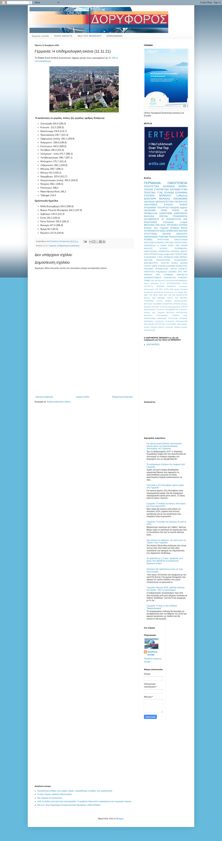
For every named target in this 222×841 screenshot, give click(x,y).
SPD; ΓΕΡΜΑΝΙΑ (164, 275)
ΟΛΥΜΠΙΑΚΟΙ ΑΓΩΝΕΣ (154, 231)
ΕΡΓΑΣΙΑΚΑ (172, 225)
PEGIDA (161, 281)
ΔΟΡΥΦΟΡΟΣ (153, 344)
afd (185, 210)
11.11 (45, 246)
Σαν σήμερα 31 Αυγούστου (49, 798)
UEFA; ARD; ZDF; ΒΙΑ (162, 295)
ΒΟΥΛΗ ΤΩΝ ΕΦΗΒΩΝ (154, 298)
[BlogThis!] (94, 241)
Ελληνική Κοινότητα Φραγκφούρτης (166, 307)
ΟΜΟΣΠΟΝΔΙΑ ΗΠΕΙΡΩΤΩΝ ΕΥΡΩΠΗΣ (161, 251)
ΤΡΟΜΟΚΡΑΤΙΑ (180, 216)
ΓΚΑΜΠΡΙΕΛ (149, 301)
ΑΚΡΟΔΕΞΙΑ (182, 275)
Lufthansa (181, 195)
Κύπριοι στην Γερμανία (154, 312)
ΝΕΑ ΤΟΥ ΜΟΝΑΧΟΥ (89, 36)
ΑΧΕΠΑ (173, 269)
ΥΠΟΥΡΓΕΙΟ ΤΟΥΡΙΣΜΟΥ (166, 324)
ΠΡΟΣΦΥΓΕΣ (181, 202)
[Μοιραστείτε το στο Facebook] (100, 241)
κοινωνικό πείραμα (172, 327)
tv (158, 245)
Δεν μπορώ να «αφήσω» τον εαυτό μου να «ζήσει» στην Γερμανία (166, 541)
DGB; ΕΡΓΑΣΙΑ (150, 254)
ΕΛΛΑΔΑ (169, 192)
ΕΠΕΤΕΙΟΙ (169, 242)
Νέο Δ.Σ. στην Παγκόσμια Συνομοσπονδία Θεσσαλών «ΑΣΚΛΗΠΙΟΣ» (69, 805)
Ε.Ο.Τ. (162, 283)
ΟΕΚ (157, 225)
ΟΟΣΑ (184, 283)
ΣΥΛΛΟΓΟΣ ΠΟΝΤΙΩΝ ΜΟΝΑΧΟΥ (160, 286)
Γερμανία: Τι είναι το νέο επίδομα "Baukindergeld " (162, 607)
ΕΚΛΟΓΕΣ (148, 248)
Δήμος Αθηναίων (151, 283)
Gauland (183, 289)
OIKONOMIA (150, 210)
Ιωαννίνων (183, 310)
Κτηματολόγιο (161, 272)
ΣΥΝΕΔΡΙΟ (182, 278)
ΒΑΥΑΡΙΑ (167, 234)
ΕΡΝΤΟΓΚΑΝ (163, 240)
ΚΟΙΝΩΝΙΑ (169, 186)
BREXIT (184, 251)
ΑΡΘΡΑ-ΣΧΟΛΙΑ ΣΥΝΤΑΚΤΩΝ (165, 188)
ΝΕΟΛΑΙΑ (148, 260)
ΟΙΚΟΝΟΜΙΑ (180, 198)
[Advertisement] (84, 369)
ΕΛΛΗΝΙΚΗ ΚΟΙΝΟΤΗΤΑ (176, 266)
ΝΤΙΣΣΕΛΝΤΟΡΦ (174, 283)
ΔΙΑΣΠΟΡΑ (150, 198)
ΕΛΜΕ (176, 257)
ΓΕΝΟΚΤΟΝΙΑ (181, 254)
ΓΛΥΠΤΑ (159, 301)
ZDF (185, 219)
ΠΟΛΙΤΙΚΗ (149, 192)
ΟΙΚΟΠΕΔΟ (149, 202)
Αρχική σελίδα (40, 36)
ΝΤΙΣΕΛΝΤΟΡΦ (163, 260)
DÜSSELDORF (161, 269)
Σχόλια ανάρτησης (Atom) (59, 402)
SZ (162, 219)
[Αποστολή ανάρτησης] (85, 241)
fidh (173, 295)
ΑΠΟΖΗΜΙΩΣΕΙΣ (180, 281)
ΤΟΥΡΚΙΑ (182, 225)
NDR (146, 295)
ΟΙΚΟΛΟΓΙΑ (181, 234)
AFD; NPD (182, 272)
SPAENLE (148, 275)
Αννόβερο (174, 228)
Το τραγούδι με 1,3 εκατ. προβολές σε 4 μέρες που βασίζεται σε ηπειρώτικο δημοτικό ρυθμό (165, 561)
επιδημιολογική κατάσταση (68, 246)
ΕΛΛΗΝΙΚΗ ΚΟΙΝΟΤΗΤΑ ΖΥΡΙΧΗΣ (166, 304)
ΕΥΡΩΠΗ (168, 204)
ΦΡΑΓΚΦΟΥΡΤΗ (151, 263)
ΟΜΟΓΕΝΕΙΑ (177, 183)
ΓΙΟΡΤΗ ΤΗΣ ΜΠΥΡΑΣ (177, 298)
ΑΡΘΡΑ (184, 245)
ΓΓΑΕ (160, 192)
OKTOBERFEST (151, 219)
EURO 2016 (173, 245)
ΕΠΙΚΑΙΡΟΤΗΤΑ (173, 219)
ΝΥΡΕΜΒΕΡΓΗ (181, 248)
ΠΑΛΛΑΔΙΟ (148, 269)
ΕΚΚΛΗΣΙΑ (149, 216)
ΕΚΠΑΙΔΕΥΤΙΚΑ (178, 189)
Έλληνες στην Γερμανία (156, 228)
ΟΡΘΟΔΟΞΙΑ (170, 278)
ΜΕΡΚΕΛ (183, 257)
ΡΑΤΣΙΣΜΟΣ (148, 321)
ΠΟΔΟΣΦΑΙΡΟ (180, 260)
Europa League (163, 254)
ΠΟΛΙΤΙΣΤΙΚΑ (151, 186)
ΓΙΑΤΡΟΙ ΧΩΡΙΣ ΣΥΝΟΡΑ (154, 266)
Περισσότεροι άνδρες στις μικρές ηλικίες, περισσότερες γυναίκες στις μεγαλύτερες (74, 791)
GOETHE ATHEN (169, 263)
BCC (161, 289)
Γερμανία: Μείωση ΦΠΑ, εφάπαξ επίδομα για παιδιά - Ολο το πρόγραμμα (166, 588)
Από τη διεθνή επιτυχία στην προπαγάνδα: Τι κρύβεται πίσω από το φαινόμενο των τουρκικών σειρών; (84, 801)
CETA (166, 289)
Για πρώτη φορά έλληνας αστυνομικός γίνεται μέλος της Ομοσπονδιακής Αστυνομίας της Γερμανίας (164, 446)
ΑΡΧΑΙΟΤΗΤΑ (181, 295)
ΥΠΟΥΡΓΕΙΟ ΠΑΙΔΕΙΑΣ (168, 207)
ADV (153, 281)
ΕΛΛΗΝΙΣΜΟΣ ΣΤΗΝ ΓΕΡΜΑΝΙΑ (158, 257)
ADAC (163, 225)
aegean (183, 207)
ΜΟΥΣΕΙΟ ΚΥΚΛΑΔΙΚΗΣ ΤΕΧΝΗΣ (161, 315)
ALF (156, 289)
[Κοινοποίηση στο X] (97, 241)
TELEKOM (169, 281)
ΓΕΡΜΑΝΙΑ (152, 183)
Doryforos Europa (152, 653)
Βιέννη (184, 228)
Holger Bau (182, 292)
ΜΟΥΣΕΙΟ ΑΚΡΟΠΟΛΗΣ (176, 312)
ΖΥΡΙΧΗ (184, 307)
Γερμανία (52, 246)
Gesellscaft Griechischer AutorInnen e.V (160, 292)
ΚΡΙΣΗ (164, 210)
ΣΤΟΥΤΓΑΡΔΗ (150, 234)
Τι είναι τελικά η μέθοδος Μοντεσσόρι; (54, 794)
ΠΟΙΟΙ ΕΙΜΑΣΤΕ (63, 36)
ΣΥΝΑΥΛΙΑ (159, 321)
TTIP (150, 295)
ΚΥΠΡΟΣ (164, 248)
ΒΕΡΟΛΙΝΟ (149, 225)
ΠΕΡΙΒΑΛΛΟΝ (150, 213)
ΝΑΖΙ (185, 315)
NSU (172, 254)
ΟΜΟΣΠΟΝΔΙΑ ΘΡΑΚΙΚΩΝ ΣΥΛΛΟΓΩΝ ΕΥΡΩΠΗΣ (165, 318)
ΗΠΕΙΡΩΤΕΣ (149, 272)
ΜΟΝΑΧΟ (164, 198)
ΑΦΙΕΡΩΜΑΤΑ (180, 213)
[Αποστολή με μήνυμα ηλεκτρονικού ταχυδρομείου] (90, 241)
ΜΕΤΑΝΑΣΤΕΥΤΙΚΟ (165, 202)
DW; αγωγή (174, 289)
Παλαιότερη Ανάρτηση (122, 397)
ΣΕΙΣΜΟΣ (172, 272)
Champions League (175, 222)
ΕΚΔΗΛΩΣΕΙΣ (150, 222)
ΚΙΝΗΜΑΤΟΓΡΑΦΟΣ (152, 278)
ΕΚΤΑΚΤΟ (183, 269)
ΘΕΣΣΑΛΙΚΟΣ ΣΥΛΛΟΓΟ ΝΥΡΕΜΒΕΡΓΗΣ (161, 310)
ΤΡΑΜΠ (147, 280)
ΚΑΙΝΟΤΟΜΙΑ (165, 213)
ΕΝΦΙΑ (163, 245)
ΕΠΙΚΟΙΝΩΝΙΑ (115, 36)
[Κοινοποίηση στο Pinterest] (104, 241)
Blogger (119, 818)
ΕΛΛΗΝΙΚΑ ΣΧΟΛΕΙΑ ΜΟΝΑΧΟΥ (165, 194)
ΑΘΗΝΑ (184, 263)
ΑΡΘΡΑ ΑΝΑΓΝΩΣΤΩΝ (176, 231)
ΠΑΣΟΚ (175, 210)
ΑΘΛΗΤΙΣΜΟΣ (150, 204)
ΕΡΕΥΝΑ (163, 216)
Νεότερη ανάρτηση (44, 397)
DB (156, 281)
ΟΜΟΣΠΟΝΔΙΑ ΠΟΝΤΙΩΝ (156, 237)
